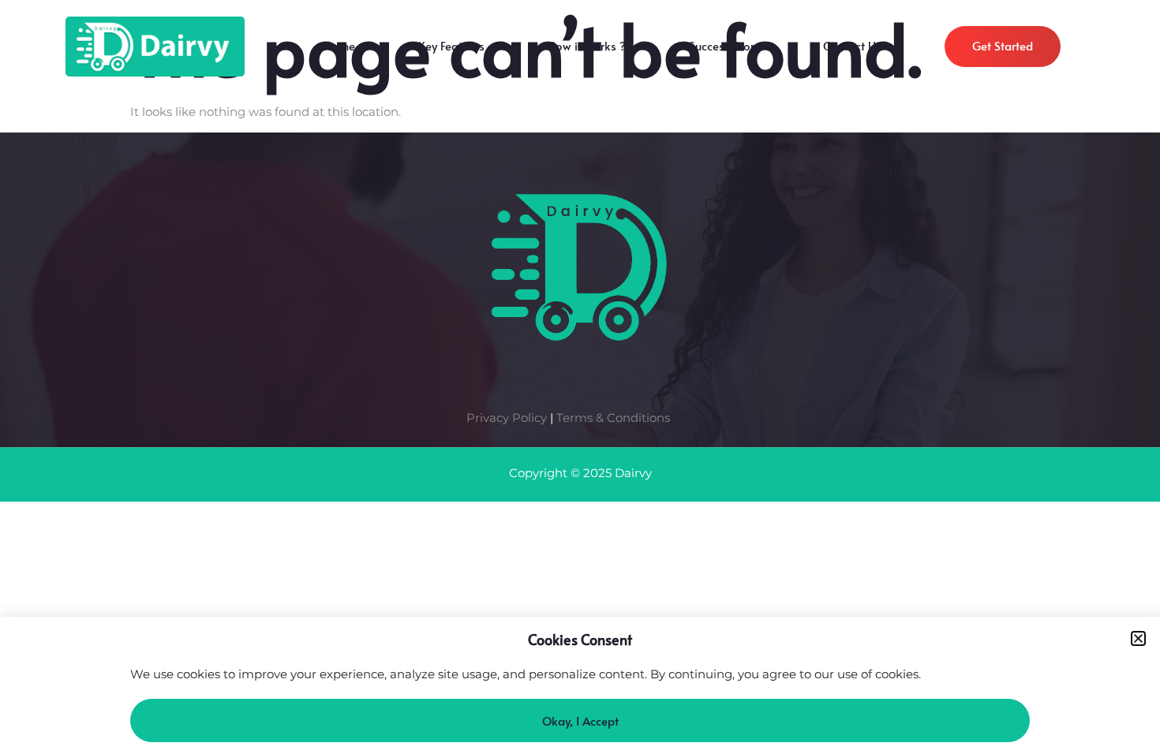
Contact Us (852, 50)
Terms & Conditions (613, 417)
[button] (1138, 638)
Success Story (724, 50)
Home (339, 50)
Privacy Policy (506, 417)
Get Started (1002, 45)
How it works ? (587, 50)
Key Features (451, 50)
